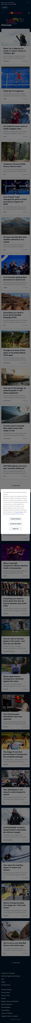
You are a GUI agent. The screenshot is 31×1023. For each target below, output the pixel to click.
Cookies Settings (15, 518)
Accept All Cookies (15, 523)
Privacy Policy (19, 512)
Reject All (15, 528)
